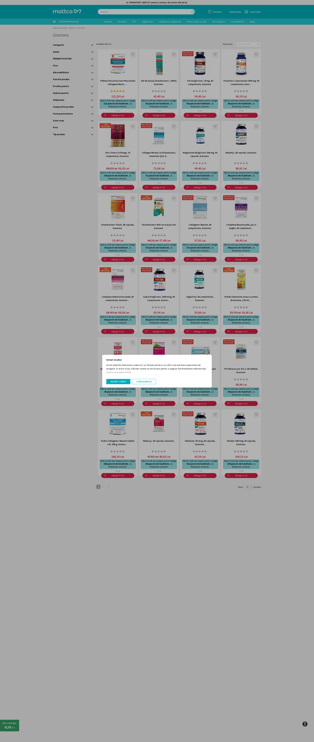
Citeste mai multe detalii (118, 372)
